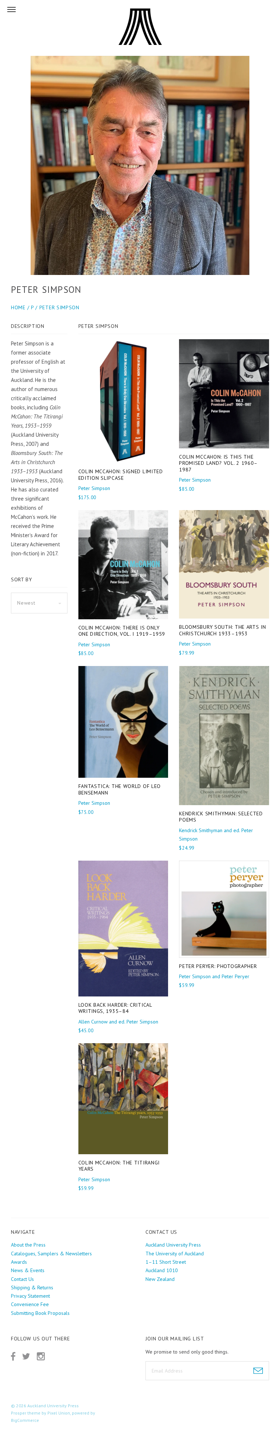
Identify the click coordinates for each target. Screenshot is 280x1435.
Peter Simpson (59, 307)
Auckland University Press (53, 1405)
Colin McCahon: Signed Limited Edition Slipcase (120, 474)
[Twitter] (26, 1356)
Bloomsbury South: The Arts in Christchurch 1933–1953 (222, 630)
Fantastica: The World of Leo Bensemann (119, 789)
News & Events (27, 1270)
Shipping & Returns (32, 1287)
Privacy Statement (30, 1296)
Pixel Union (58, 1413)
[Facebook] (13, 1356)
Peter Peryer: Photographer (218, 966)
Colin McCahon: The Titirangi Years (119, 1165)
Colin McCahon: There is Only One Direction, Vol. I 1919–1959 (122, 631)
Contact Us (22, 1279)
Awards (19, 1262)
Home (18, 307)
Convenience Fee (30, 1304)
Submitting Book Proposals (40, 1313)
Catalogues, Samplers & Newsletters (51, 1253)
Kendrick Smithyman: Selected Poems (221, 816)
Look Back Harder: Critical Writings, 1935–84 (115, 1008)
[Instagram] (41, 1356)
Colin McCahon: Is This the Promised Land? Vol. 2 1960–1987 (218, 463)
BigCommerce (25, 1420)
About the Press (28, 1244)
